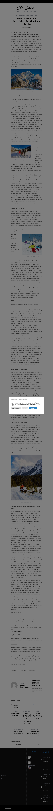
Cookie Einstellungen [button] (16, 408)
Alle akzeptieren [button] (33, 408)
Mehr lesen (13, 405)
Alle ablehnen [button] (25, 408)
